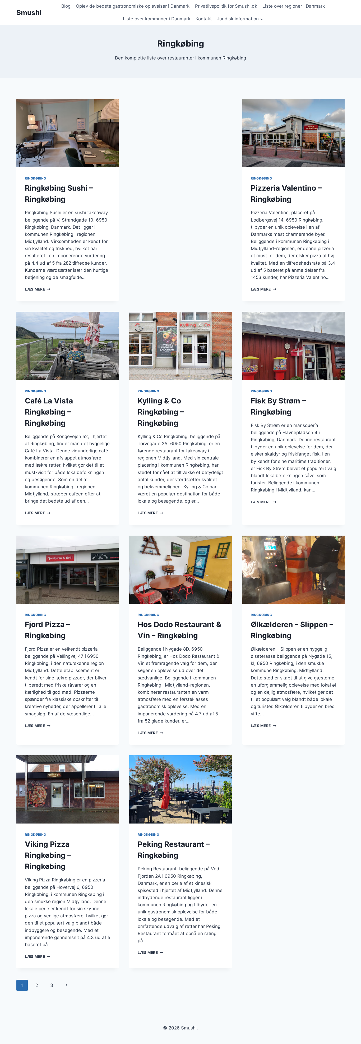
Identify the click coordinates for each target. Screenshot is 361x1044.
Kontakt (204, 18)
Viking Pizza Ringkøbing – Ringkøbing (48, 855)
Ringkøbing (35, 178)
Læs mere (37, 289)
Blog (66, 6)
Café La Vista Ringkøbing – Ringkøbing (49, 411)
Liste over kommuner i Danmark (156, 18)
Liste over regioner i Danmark (293, 6)
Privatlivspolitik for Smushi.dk (226, 6)
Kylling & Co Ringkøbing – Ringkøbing (161, 411)
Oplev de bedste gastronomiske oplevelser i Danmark (132, 6)
